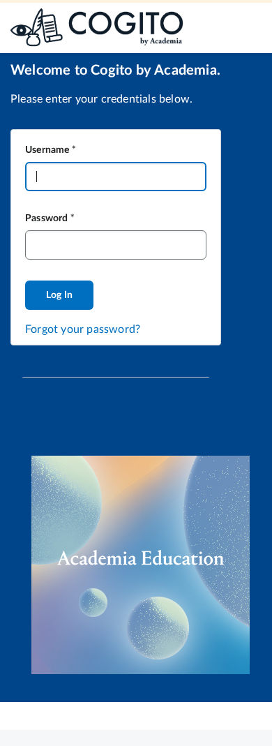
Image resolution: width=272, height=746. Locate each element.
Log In (59, 295)
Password (46, 218)
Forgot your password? (82, 329)
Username (47, 150)
